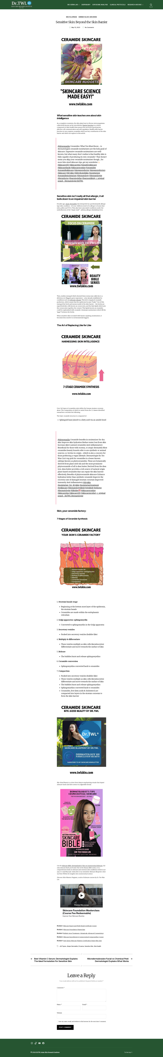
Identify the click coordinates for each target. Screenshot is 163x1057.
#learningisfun (75, 178)
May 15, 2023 (75, 27)
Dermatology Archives (88, 17)
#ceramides (91, 168)
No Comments (89, 27)
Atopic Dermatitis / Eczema (75, 946)
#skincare (62, 173)
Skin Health (97, 946)
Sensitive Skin (89, 946)
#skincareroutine (78, 168)
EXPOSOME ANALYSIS (100, 5)
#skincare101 (63, 165)
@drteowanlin (64, 146)
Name (59, 1004)
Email (84, 1004)
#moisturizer (94, 173)
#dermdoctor (63, 178)
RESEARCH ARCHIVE (135, 5)
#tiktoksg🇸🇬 (76, 490)
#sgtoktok (89, 488)
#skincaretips (75, 165)
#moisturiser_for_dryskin (68, 485)
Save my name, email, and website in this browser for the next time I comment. (82, 1021)
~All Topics (62, 946)
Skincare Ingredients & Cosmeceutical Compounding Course (84, 937)
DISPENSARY (86, 5)
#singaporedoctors (97, 170)
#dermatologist (95, 175)
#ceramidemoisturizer (67, 175)
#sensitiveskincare (89, 165)
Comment (61, 988)
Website (59, 1013)
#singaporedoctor (81, 170)
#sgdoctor (98, 488)
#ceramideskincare (66, 170)
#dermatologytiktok (76, 488)
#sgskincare (63, 488)
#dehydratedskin (81, 173)
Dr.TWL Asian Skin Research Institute (48, 1052)
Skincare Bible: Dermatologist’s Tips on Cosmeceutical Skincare (82, 866)
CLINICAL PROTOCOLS (117, 5)
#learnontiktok (88, 178)
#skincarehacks (64, 168)
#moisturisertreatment (89, 485)
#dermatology (83, 175)
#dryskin (70, 173)
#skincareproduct (88, 493)
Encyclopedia (71, 17)
